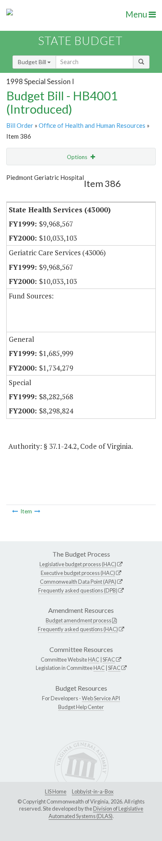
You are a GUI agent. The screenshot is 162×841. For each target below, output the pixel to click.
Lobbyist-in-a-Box (92, 791)
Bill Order (19, 125)
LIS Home (55, 791)
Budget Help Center (81, 707)
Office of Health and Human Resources (92, 125)
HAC (93, 659)
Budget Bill (32, 61)
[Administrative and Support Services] (15, 511)
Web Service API (101, 698)
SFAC (109, 659)
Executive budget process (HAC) (78, 573)
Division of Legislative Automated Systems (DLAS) (96, 812)
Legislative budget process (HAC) (77, 564)
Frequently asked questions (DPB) (78, 590)
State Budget (80, 40)
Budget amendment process (78, 620)
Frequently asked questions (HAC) (78, 629)
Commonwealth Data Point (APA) (78, 581)
